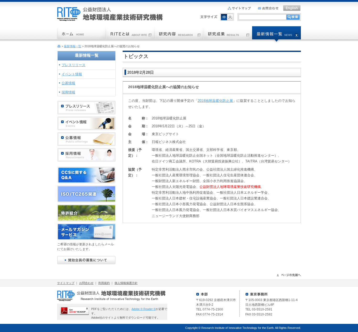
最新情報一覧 (72, 46)
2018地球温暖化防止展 (215, 101)
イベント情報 (72, 74)
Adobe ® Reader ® (144, 308)
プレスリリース (73, 65)
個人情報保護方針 (126, 282)
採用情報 (68, 92)
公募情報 (68, 83)
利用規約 (104, 282)
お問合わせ (86, 282)
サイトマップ (65, 282)
